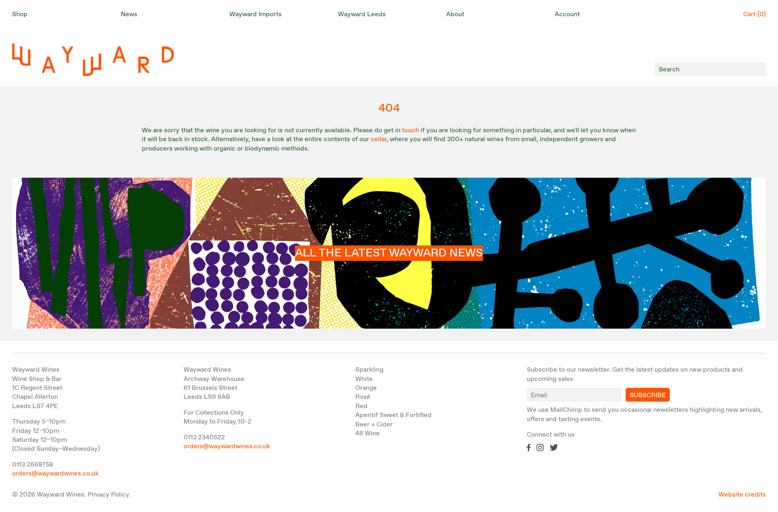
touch (410, 130)
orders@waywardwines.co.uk (55, 473)
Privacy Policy (108, 494)
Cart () (754, 14)
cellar (379, 139)
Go (757, 69)
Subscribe (648, 395)
